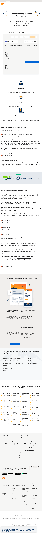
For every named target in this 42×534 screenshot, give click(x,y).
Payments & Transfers (5, 485)
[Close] (35, 528)
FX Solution (3, 488)
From (5, 39)
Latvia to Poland (25, 401)
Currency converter (15, 483)
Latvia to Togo (34, 402)
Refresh (22, 32)
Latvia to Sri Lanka (25, 425)
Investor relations (34, 500)
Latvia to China (6, 406)
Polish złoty (6, 365)
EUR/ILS (19, 256)
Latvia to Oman (16, 421)
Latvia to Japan (16, 401)
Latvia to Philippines (26, 399)
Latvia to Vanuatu (35, 418)
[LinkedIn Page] (31, 467)
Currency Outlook (14, 498)
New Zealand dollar (33, 363)
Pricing (3, 497)
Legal (33, 485)
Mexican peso (20, 363)
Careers (33, 508)
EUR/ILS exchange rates (7, 266)
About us (33, 483)
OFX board (33, 505)
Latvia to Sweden (35, 393)
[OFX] (3, 4)
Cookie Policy (7, 531)
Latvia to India (15, 395)
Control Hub (3, 490)
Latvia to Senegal (25, 409)
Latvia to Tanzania (35, 397)
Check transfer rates (15, 488)
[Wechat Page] (36, 467)
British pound (7, 360)
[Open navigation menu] (40, 4)
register (6, 67)
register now (25, 208)
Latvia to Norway (16, 419)
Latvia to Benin (6, 397)
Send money (24, 485)
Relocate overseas (25, 491)
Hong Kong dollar (19, 360)
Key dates (33, 498)
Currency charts (14, 491)
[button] (12, 37)
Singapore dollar (7, 368)
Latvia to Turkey (35, 407)
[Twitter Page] (34, 467)
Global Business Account (6, 483)
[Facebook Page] (29, 467)
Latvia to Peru (24, 396)
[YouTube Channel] (38, 467)
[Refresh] (3, 32)
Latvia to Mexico (16, 406)
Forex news (13, 501)
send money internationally (24, 258)
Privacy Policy (34, 490)
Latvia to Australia (6, 393)
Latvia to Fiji (5, 417)
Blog (12, 500)
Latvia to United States (36, 415)
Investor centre (34, 495)
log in (6, 68)
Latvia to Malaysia (16, 403)
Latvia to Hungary (16, 393)
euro (30, 358)
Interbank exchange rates (16, 485)
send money (33, 208)
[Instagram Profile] (29, 469)
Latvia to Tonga (35, 405)
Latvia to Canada (6, 403)
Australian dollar (7, 358)
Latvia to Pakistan (16, 424)
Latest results (34, 496)
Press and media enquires (26, 504)
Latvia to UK (34, 409)
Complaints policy (34, 488)
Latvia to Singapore (25, 412)
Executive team (34, 506)
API (22, 503)
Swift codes (13, 493)
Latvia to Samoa (25, 403)
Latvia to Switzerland (36, 395)
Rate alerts (13, 490)
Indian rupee (31, 360)
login (20, 134)
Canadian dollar (19, 358)
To (24, 39)
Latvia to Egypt (6, 414)
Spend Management (5, 491)
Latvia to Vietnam (35, 420)
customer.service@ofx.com (11, 445)
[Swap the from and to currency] (21, 41)
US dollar (6, 370)
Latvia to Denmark (6, 412)
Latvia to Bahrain (6, 395)
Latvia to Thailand (35, 400)
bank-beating (22, 23)
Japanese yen (7, 363)
